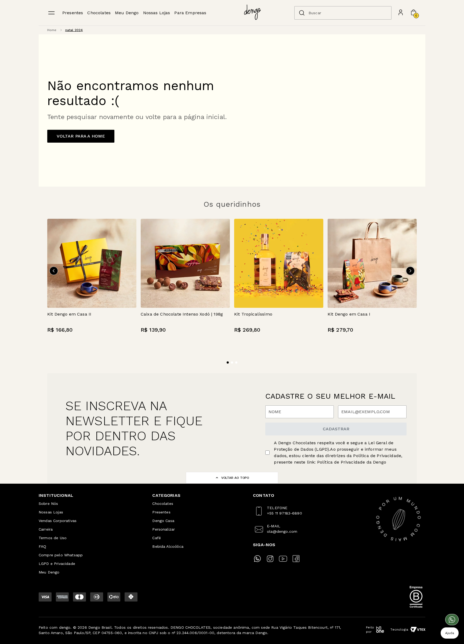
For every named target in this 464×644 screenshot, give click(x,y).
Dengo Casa (163, 521)
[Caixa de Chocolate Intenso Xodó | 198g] (185, 263)
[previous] (53, 271)
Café (156, 538)
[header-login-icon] (400, 13)
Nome (275, 412)
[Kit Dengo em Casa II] (91, 263)
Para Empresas (190, 12)
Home (52, 30)
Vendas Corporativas (58, 521)
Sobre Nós (48, 503)
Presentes (72, 12)
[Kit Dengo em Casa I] (372, 263)
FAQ (42, 546)
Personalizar (163, 529)
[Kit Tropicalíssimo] (278, 263)
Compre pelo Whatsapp (61, 555)
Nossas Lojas (156, 12)
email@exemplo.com (365, 412)
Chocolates (99, 12)
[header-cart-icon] (413, 13)
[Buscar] (302, 13)
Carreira (46, 529)
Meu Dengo (127, 12)
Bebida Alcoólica (167, 546)
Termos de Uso (53, 538)
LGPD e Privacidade (57, 563)
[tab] (228, 362)
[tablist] (232, 359)
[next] (410, 271)
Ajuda (449, 633)
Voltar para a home (81, 136)
